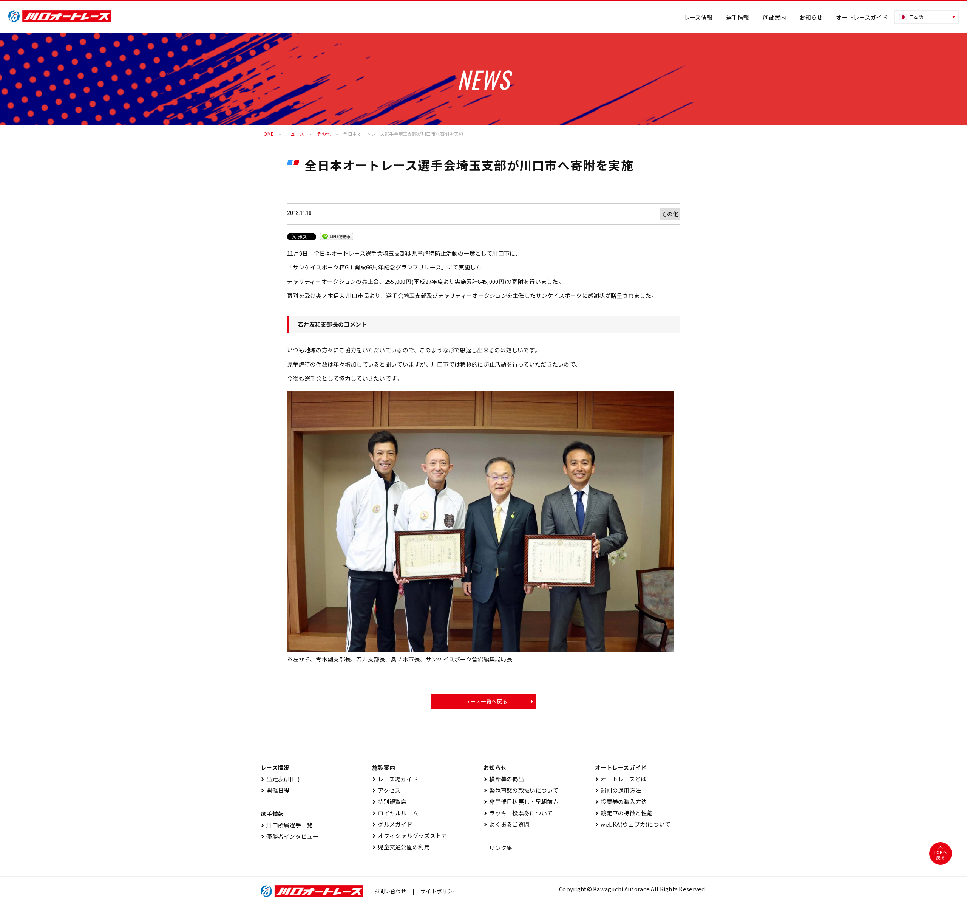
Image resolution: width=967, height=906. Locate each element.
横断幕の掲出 (504, 779)
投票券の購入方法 (621, 801)
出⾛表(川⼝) (280, 779)
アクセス (386, 790)
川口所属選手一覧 (287, 825)
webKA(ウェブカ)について (632, 824)
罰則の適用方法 (618, 790)
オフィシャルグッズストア (409, 835)
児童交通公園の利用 (401, 847)
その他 (324, 133)
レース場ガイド (395, 779)
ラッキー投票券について (518, 813)
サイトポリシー (439, 891)
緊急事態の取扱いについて (521, 790)
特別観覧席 (389, 801)
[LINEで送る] (336, 236)
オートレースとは (621, 779)
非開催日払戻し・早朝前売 (521, 801)
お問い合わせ (390, 891)
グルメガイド (392, 824)
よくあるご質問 (507, 824)
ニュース (295, 133)
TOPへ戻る (940, 855)
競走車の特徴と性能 (624, 813)
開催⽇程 (275, 790)
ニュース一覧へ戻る (483, 701)
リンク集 (498, 848)
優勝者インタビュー (289, 836)
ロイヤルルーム (395, 813)
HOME (267, 133)
